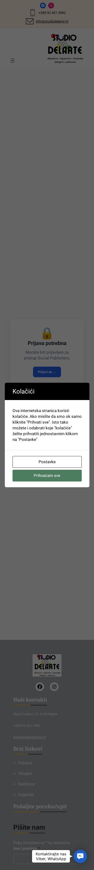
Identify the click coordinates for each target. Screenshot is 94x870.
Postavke (47, 461)
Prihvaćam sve (47, 475)
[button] (80, 856)
